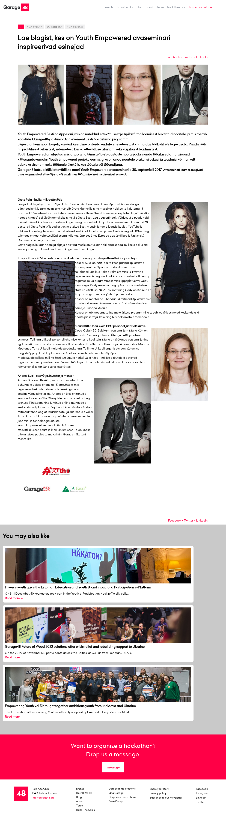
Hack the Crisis (176, 7)
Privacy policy (158, 793)
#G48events (75, 27)
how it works (125, 7)
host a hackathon (200, 7)
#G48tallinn (54, 27)
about (149, 7)
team (160, 7)
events (109, 7)
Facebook (173, 57)
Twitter (187, 57)
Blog (139, 7)
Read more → (14, 598)
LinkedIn (201, 57)
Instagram (202, 793)
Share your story (159, 789)
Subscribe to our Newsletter (166, 797)
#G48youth (34, 27)
